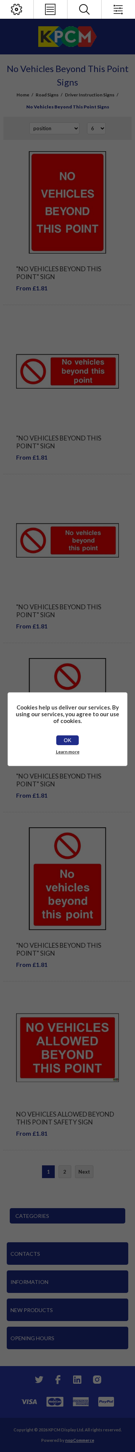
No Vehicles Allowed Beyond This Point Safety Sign (65, 1118)
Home (22, 95)
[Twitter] (38, 1380)
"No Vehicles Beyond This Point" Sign (58, 273)
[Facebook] (58, 1380)
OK (67, 740)
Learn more (68, 752)
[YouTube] (77, 1380)
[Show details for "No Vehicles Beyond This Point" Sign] (67, 202)
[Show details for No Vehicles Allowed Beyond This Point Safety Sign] (67, 1048)
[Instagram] (97, 1380)
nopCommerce (79, 1440)
